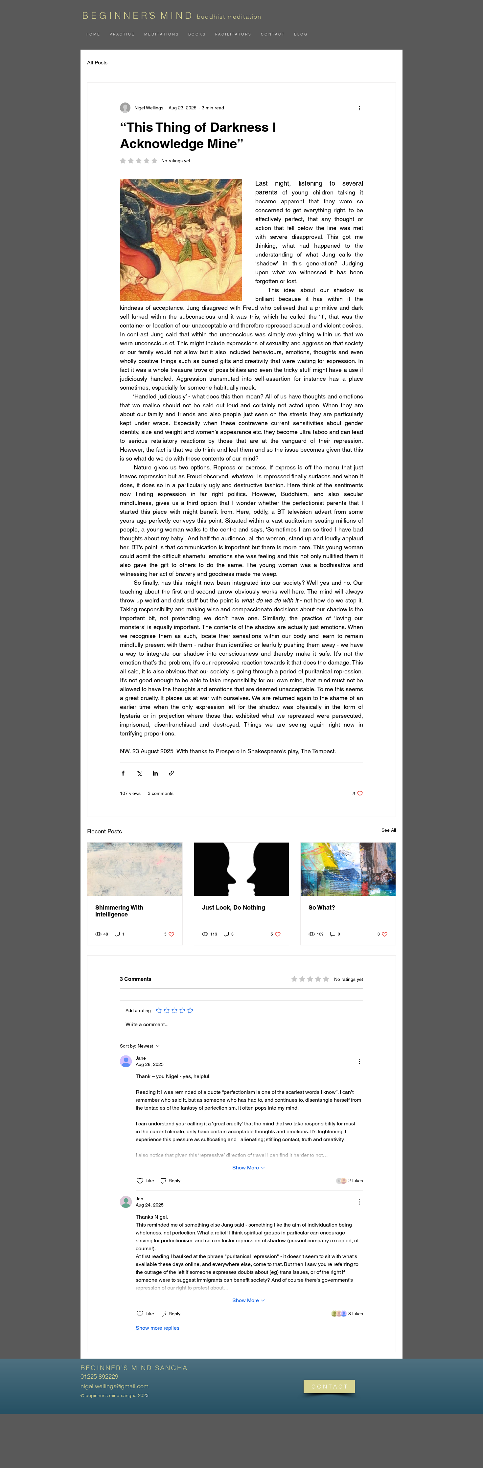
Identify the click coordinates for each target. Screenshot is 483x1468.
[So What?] (348, 869)
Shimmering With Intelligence (119, 911)
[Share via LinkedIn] (155, 773)
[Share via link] (171, 773)
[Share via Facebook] (123, 773)
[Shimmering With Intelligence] (134, 869)
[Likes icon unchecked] (140, 1181)
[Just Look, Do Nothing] (241, 869)
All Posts (97, 62)
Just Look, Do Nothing (233, 907)
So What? (322, 907)
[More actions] (359, 108)
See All (388, 830)
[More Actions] (359, 1061)
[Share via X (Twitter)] (139, 773)
